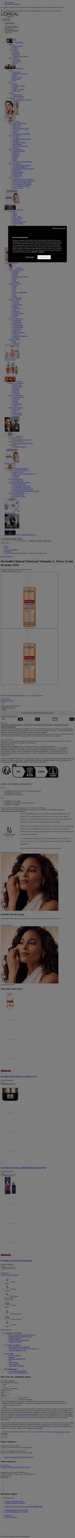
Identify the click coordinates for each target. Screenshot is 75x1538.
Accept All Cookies (44, 257)
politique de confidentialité (38, 251)
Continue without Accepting (58, 228)
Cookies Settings (29, 257)
